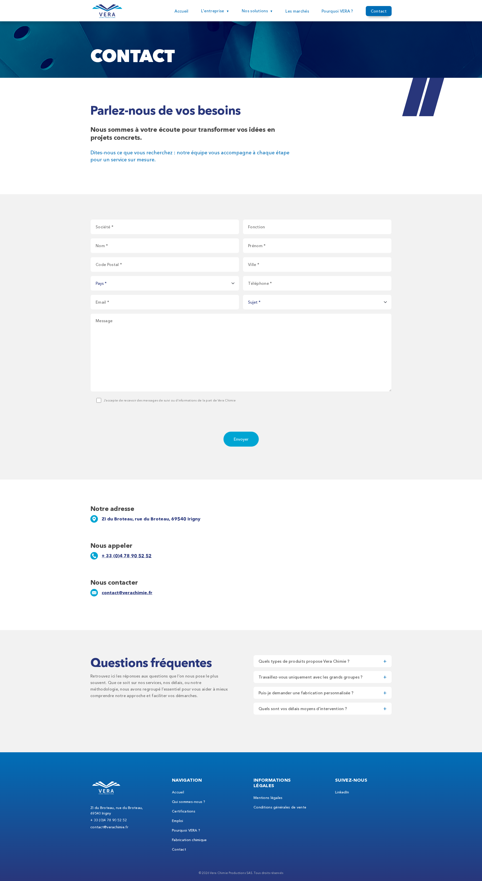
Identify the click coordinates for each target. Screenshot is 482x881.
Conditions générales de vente (280, 807)
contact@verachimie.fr (127, 592)
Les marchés (297, 11)
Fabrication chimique (189, 840)
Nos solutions (255, 10)
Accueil (181, 11)
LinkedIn (342, 792)
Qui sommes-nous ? (188, 801)
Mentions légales (268, 797)
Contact (379, 11)
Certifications (183, 811)
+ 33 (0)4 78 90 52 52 (127, 556)
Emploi (177, 821)
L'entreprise (212, 10)
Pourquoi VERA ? (337, 11)
